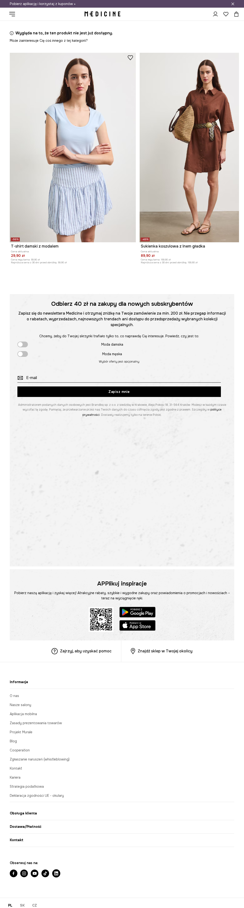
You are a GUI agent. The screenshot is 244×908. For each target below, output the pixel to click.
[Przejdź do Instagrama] (24, 873)
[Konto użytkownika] (215, 14)
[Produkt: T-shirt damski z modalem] (73, 147)
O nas (14, 696)
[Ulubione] (226, 14)
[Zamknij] (233, 4)
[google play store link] (137, 613)
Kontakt (16, 768)
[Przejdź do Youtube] (34, 873)
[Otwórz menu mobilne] (14, 14)
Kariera (15, 777)
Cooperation (20, 750)
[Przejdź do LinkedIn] (56, 874)
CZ (34, 905)
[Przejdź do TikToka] (45, 874)
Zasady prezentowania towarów (36, 723)
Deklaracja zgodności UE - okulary (37, 795)
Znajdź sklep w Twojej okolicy (165, 651)
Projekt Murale (21, 732)
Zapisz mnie (119, 392)
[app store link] (137, 626)
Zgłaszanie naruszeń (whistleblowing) (40, 759)
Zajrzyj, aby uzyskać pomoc (86, 651)
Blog (13, 741)
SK (22, 905)
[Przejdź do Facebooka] (13, 873)
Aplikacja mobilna (23, 714)
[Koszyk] (235, 14)
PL (10, 905)
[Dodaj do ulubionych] (130, 57)
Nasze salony (20, 705)
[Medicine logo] (102, 14)
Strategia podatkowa (27, 786)
